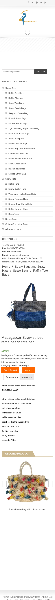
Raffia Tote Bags (16, 93)
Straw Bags (10, 88)
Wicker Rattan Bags (18, 123)
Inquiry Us (26, 377)
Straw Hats (10, 179)
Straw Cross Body (17, 163)
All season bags (13, 229)
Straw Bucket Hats (17, 189)
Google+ (36, 2)
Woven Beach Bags (17, 143)
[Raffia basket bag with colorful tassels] (27, 482)
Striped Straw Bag (17, 174)
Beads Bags (11, 219)
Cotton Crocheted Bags (16, 224)
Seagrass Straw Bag (18, 113)
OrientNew (16, 251)
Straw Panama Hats (18, 199)
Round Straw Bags (17, 118)
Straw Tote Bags (16, 103)
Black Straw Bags (16, 168)
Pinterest (45, 2)
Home (6, 266)
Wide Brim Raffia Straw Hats (22, 194)
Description (12, 377)
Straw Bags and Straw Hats (25, 597)
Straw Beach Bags (17, 108)
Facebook (28, 2)
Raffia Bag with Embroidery (21, 148)
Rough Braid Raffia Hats (20, 204)
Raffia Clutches (15, 98)
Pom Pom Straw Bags (18, 133)
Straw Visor (13, 214)
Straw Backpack (16, 138)
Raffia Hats (13, 184)
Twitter (32, 2)
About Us (47, 597)
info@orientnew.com (19, 255)
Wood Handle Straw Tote (20, 158)
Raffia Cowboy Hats (18, 209)
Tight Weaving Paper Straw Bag (23, 128)
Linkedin (41, 2)
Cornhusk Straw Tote (18, 153)
